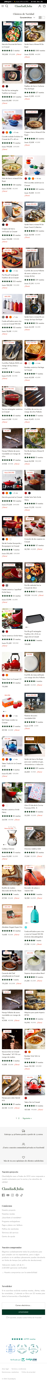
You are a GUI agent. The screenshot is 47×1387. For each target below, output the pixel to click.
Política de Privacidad (34, 1317)
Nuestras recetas (8, 1214)
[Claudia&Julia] (23, 6)
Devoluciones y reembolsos (10, 1372)
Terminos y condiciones (19, 1369)
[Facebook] (3, 1195)
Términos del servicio (10, 1232)
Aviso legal (5, 1369)
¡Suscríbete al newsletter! (11, 1217)
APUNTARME (23, 1312)
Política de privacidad (28, 1372)
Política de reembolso (10, 1229)
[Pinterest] (17, 1195)
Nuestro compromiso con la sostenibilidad (20, 1272)
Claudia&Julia (11, 1379)
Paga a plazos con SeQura (12, 1225)
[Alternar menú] (2, 6)
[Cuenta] (39, 6)
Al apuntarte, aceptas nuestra (24, 1317)
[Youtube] (8, 1195)
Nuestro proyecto (8, 1210)
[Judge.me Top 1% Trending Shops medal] (36, 1349)
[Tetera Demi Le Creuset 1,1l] (12, 662)
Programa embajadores (11, 1221)
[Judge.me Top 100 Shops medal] (24, 1349)
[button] (7, 50)
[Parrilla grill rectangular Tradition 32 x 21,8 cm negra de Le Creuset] (34, 618)
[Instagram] (12, 1195)
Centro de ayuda (8, 1236)
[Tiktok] (21, 1195)
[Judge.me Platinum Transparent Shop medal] (13, 1349)
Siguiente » (27, 1118)
